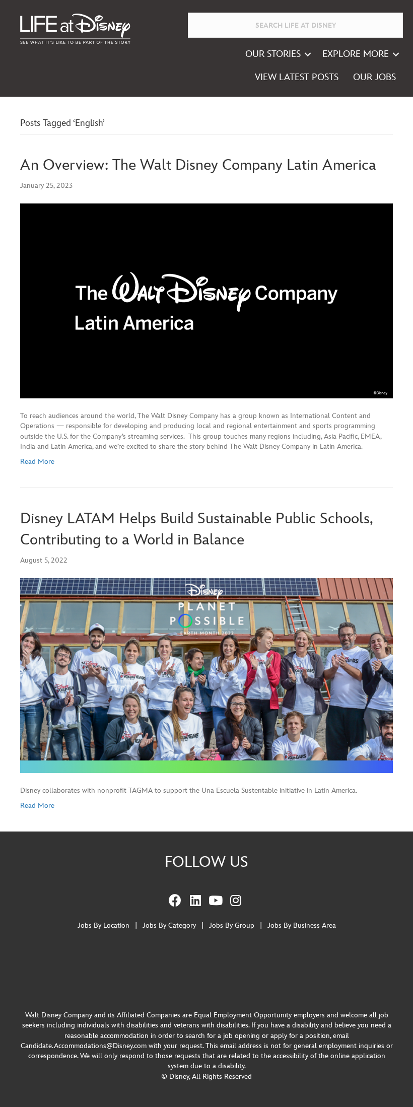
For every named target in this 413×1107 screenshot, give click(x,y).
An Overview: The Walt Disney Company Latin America (198, 165)
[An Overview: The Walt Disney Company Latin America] (206, 300)
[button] (308, 54)
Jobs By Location (103, 925)
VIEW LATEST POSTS (296, 77)
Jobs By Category (169, 925)
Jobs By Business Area (301, 925)
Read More (37, 461)
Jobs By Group (231, 925)
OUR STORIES (273, 54)
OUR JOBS (374, 77)
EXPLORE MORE (355, 54)
